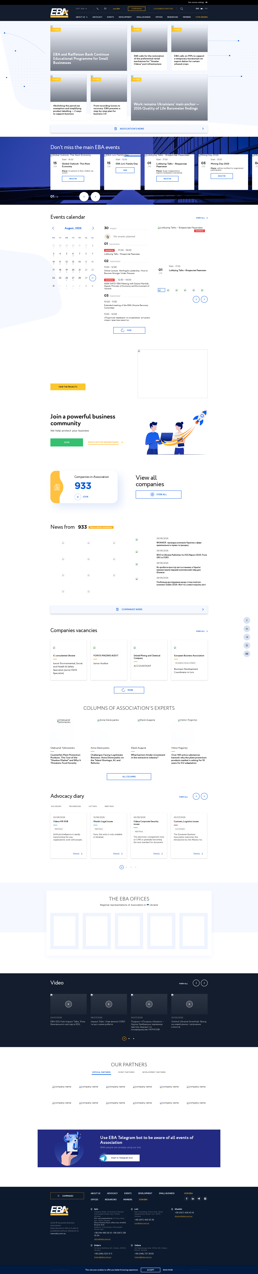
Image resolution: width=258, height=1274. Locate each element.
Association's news (132, 128)
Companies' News (132, 609)
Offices (158, 17)
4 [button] (135, 867)
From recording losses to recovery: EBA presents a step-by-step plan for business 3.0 (107, 110)
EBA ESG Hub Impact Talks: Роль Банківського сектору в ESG (67, 1023)
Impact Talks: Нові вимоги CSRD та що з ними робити (108, 1023)
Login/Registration (163, 9)
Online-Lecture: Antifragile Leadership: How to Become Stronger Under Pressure (126, 272)
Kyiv (64, 931)
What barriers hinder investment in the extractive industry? (148, 756)
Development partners (154, 1072)
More (129, 330)
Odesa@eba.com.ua (143, 1257)
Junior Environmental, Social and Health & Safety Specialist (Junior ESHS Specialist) (68, 668)
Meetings (109, 806)
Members (187, 17)
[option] (77, 172)
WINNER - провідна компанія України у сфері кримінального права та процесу (179, 544)
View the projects (68, 387)
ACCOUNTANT (142, 666)
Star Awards (202, 17)
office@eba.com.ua (102, 1239)
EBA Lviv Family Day (127, 164)
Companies (137, 9)
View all (200, 218)
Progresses (75, 806)
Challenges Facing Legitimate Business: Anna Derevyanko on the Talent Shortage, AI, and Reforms (107, 759)
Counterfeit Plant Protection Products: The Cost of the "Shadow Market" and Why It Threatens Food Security (65, 759)
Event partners (126, 1072)
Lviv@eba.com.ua (142, 1223)
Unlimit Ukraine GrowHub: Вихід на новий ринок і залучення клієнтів (188, 1024)
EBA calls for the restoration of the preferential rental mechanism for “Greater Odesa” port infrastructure (149, 60)
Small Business (143, 17)
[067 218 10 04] (98, 9)
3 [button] (133, 1038)
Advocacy (97, 17)
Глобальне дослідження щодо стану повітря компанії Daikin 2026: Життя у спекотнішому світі (181, 583)
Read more (168, 1270)
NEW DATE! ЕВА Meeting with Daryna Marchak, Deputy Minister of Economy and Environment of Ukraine (126, 286)
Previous (84, 196)
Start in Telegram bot (122, 1158)
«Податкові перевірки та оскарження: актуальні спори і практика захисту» (127, 319)
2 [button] (126, 867)
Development (125, 17)
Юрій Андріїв (138, 748)
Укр (206, 9)
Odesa (161, 931)
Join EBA (116, 9)
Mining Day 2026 (220, 164)
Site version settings (196, 2)
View (125, 170)
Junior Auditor (100, 663)
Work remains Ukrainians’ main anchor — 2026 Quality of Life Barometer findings (166, 106)
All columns (129, 776)
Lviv (129, 931)
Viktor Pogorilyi (179, 748)
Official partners (101, 1072)
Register (73, 179)
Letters (93, 806)
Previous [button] (196, 299)
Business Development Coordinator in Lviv (186, 670)
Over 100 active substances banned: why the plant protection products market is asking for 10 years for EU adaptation (189, 759)
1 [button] (121, 867)
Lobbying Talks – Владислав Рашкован (171, 165)
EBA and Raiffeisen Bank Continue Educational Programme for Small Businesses (81, 58)
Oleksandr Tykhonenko (62, 748)
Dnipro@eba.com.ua (102, 1257)
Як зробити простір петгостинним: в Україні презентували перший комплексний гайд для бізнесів (179, 570)
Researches (172, 17)
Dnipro (193, 931)
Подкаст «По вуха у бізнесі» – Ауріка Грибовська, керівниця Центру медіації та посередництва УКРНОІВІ (147, 1025)
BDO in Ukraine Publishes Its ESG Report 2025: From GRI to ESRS (182, 556)
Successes (56, 806)
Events (110, 17)
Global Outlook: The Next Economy (76, 165)
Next (95, 196)
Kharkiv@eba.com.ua (183, 1216)
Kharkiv (97, 931)
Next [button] (204, 299)
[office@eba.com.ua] (105, 9)
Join (66, 442)
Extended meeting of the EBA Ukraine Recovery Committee (126, 306)
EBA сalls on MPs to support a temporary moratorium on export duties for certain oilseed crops (189, 60)
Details (76, 854)
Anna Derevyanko (100, 748)
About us (80, 17)
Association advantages (103, 442)
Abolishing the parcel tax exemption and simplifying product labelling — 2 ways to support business (67, 110)
